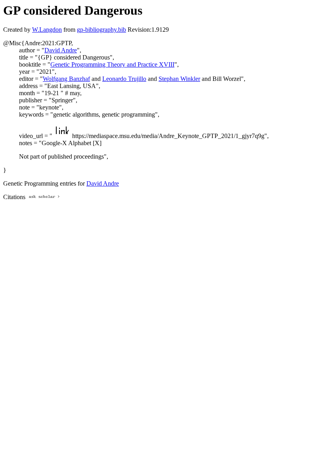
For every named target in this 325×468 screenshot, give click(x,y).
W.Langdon (47, 29)
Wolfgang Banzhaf (66, 78)
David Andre (60, 50)
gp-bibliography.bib (101, 29)
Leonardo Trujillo (124, 78)
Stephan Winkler (179, 78)
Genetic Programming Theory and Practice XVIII (112, 64)
